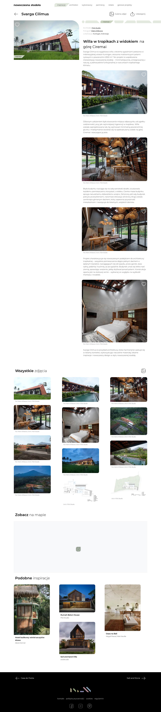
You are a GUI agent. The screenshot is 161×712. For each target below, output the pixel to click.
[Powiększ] (46, 40)
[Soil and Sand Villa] (77, 638)
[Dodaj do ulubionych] (17, 24)
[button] (80, 544)
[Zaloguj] (145, 5)
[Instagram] (80, 706)
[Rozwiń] (127, 636)
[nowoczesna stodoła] (27, 5)
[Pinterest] (89, 706)
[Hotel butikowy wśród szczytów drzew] (32, 609)
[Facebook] (71, 706)
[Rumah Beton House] (77, 598)
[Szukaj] (140, 5)
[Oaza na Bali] (123, 607)
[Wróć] (16, 14)
